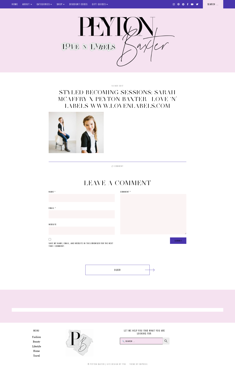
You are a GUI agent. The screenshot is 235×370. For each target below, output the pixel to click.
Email (52, 208)
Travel (36, 355)
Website (53, 224)
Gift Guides (99, 4)
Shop (59, 4)
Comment (118, 166)
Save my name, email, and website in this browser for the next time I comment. (81, 244)
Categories (43, 4)
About (26, 4)
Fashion (36, 337)
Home (15, 4)
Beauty (36, 341)
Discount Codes (78, 4)
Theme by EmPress (138, 364)
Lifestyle (36, 346)
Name (52, 191)
